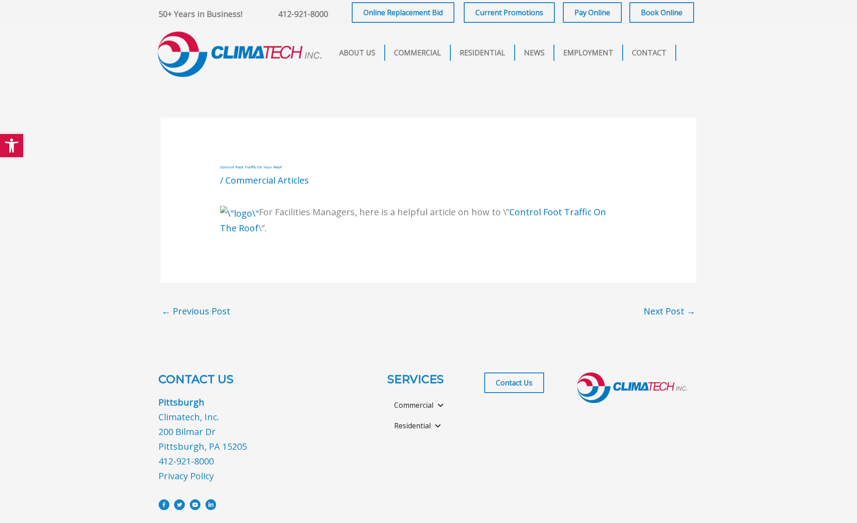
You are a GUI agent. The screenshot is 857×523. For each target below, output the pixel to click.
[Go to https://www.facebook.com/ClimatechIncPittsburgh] (164, 506)
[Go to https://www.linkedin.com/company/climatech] (210, 506)
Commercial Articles (267, 180)
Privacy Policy (186, 476)
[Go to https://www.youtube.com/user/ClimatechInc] (195, 506)
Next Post (669, 311)
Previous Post (196, 311)
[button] (11, 145)
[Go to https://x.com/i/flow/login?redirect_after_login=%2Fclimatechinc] (179, 506)
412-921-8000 (303, 13)
